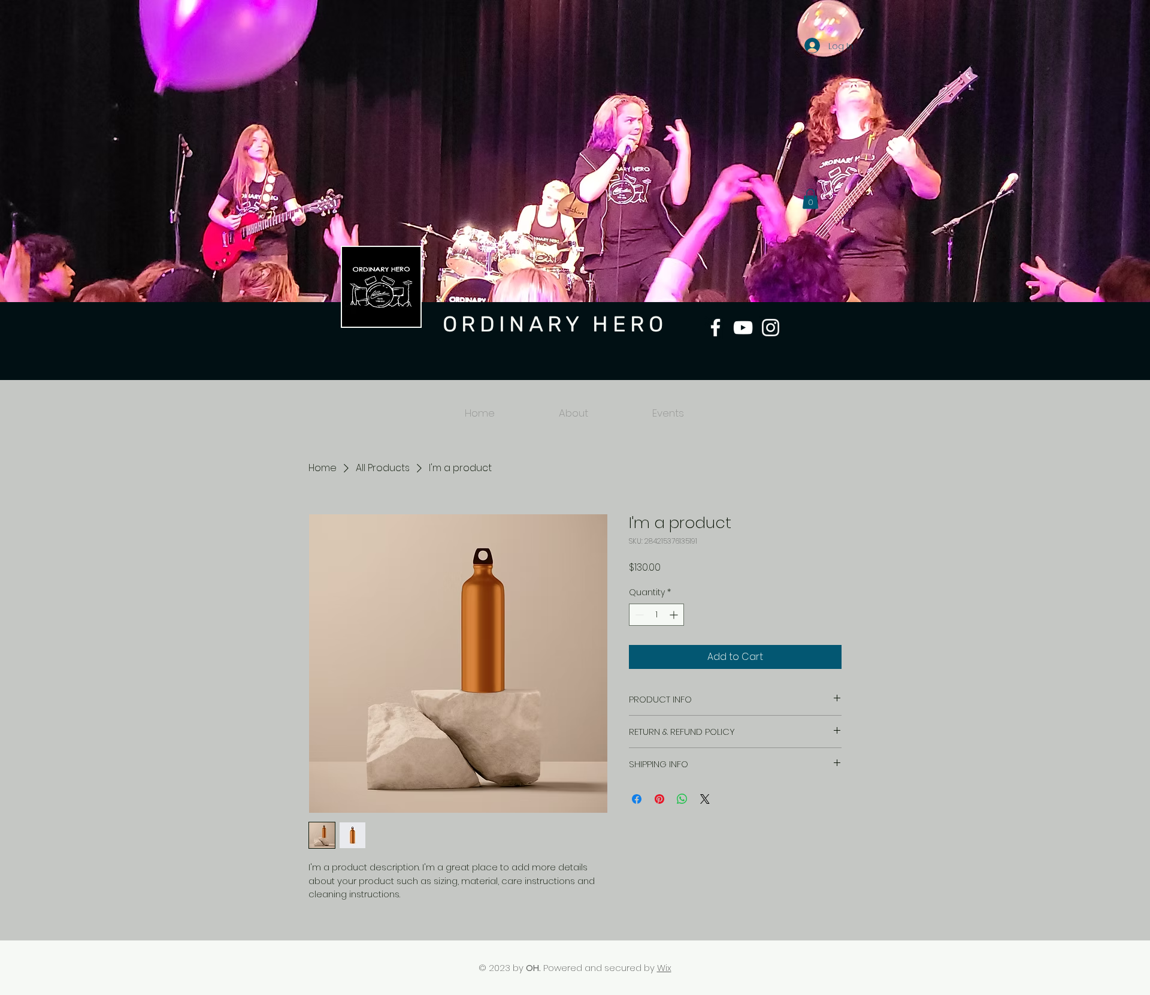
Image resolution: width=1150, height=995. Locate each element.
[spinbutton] (656, 614)
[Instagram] (770, 327)
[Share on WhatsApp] (682, 799)
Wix (664, 967)
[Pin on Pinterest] (659, 799)
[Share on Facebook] (637, 799)
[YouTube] (743, 327)
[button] (810, 199)
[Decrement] (638, 614)
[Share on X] (705, 799)
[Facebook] (715, 327)
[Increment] (674, 614)
